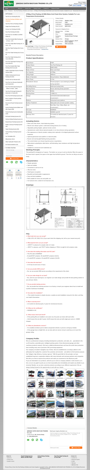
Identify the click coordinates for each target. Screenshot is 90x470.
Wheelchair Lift (9, 139)
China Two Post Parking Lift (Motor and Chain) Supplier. (26, 467)
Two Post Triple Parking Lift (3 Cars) (14, 48)
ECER (48, 468)
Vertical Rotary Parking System (13, 131)
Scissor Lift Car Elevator (12, 79)
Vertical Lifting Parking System (13, 119)
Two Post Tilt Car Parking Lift (13, 23)
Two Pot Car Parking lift (11, 16)
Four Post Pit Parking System (13, 95)
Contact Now (15, 158)
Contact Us (46, 8)
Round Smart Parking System (13, 122)
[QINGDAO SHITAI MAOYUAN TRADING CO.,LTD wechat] (17, 163)
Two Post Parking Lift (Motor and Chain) (23, 10)
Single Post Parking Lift (11, 26)
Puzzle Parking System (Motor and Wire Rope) (27, 456)
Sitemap (74, 463)
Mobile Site (75, 465)
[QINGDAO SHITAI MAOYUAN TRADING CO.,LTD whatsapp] (13, 163)
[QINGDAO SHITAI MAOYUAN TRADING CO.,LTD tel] (7, 166)
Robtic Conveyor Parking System (14, 124)
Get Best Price (45, 49)
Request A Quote (78, 3)
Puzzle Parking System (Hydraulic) (14, 112)
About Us (20, 8)
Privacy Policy (8, 467)
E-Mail (73, 461)
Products (13, 8)
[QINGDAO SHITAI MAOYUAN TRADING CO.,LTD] (85, 5)
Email (84, 3)
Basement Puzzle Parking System (14, 103)
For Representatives (11, 144)
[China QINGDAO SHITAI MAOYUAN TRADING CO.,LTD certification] (10, 178)
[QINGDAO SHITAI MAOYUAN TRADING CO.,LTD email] (8, 163)
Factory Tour (28, 8)
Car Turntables (9, 136)
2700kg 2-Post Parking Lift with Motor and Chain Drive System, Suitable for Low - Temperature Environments (39, 48)
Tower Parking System (11, 129)
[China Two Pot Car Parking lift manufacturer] (9, 3)
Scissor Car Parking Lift (11, 29)
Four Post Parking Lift (11, 32)
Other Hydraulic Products (12, 141)
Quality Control (37, 8)
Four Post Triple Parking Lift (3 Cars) (15, 52)
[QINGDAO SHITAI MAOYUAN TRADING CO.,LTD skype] (22, 163)
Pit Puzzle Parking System (12, 116)
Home (6, 8)
